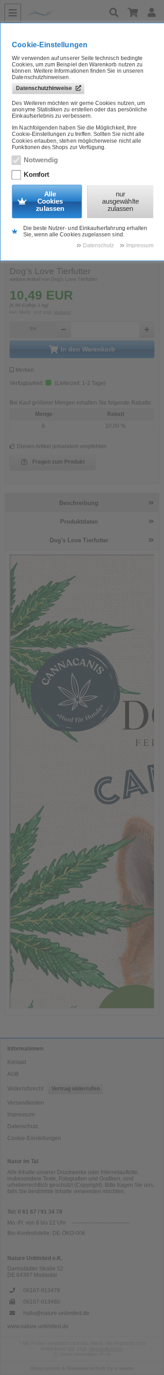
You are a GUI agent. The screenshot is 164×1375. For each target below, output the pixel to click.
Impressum (21, 1114)
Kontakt (16, 1062)
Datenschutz (22, 1126)
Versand (62, 312)
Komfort (36, 174)
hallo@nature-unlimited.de (56, 1313)
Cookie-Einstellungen (34, 1138)
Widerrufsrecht (25, 1088)
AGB (13, 1074)
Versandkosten (25, 1103)
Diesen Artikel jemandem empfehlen (62, 446)
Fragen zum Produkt (58, 462)
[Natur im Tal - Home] (64, 13)
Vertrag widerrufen (75, 1088)
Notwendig (41, 160)
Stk (33, 328)
